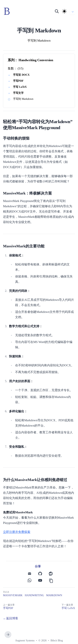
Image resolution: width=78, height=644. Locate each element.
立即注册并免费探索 (16, 531)
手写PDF (18, 80)
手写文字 (18, 92)
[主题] (64, 11)
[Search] (57, 11)
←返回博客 (10, 618)
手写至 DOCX (21, 74)
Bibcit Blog (57, 640)
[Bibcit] (8, 11)
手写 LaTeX (20, 86)
